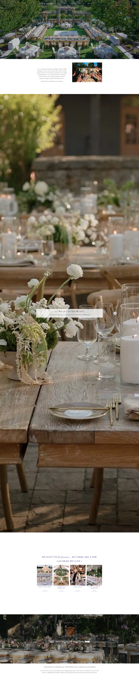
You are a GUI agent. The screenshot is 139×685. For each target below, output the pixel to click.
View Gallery (45, 590)
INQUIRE (90, 3)
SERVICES (73, 3)
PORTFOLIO (82, 3)
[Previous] (24, 313)
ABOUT (65, 3)
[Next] (115, 313)
